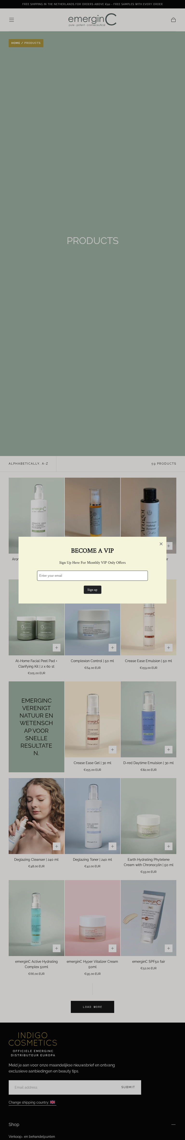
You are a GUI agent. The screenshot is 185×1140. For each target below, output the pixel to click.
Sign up (92, 589)
